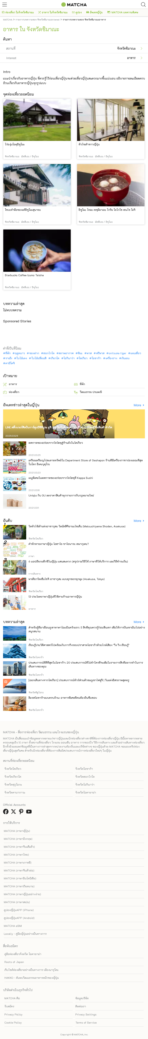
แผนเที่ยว (135, 353)
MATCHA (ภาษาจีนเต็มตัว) (19, 846)
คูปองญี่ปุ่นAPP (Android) (19, 918)
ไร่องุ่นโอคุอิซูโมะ (15, 144)
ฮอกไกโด (49, 353)
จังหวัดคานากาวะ (14, 792)
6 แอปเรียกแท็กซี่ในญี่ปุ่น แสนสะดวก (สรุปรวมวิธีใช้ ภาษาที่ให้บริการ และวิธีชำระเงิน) (78, 561)
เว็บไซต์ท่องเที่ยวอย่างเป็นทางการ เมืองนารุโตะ (31, 970)
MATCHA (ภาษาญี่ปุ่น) (17, 831)
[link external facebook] (6, 813)
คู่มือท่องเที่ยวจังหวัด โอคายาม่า (22, 954)
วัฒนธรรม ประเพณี (91, 392)
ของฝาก (34, 353)
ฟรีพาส (100, 353)
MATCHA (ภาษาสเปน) (17, 902)
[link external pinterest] (21, 813)
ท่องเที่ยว (14, 392)
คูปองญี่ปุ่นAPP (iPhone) (19, 910)
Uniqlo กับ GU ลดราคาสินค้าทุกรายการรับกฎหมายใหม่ (61, 495)
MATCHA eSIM (13, 926)
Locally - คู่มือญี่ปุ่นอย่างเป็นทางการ (25, 934)
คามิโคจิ (10, 363)
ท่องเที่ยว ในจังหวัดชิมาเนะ (19, 12)
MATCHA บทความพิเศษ (125, 12)
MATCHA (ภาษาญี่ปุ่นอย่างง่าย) (22, 894)
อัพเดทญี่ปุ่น (96, 12)
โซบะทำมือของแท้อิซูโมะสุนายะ (23, 210)
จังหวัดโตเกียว (12, 769)
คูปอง (79, 12)
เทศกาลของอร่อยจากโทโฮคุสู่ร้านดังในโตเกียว (56, 443)
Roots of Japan (14, 962)
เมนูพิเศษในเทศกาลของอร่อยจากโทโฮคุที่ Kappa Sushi (61, 478)
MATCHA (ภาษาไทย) (16, 854)
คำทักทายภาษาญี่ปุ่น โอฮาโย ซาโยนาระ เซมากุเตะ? (59, 544)
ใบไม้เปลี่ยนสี (38, 358)
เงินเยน (125, 358)
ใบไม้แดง (21, 358)
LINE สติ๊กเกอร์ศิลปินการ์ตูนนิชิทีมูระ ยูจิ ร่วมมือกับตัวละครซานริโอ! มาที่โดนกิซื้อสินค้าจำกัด (58, 427)
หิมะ (80, 353)
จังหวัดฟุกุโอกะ (13, 784)
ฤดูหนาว (20, 353)
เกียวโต (55, 358)
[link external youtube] (29, 813)
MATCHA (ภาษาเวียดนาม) (19, 886)
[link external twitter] (14, 813)
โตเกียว (83, 358)
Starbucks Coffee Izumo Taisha (24, 275)
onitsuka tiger (117, 353)
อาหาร (13, 384)
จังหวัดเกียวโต (12, 776)
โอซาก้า (96, 358)
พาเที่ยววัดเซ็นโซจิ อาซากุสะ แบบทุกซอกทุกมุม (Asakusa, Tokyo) (67, 579)
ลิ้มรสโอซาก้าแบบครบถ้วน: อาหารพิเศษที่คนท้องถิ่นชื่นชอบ (63, 697)
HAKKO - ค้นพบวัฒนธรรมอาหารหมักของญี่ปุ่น (31, 978)
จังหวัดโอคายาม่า (85, 792)
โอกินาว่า (69, 358)
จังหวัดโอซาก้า (84, 769)
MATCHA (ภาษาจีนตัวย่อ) (19, 870)
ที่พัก (8, 353)
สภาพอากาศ (66, 353)
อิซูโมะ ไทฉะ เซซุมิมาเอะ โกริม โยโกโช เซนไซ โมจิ (107, 210)
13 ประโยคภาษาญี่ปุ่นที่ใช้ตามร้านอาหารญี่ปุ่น (55, 596)
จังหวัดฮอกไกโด (85, 776)
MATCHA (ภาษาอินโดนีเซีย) (20, 878)
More (138, 405)
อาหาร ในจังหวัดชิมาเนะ (54, 12)
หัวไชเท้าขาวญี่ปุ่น (89, 144)
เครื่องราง (111, 358)
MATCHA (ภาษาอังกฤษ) (18, 839)
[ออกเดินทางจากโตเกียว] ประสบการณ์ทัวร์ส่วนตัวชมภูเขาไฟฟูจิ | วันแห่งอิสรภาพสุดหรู (79, 680)
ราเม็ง (8, 358)
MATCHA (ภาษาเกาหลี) (17, 862)
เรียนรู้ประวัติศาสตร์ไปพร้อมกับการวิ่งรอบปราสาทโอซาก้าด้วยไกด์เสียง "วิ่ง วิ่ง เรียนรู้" (79, 645)
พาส (89, 353)
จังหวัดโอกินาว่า (84, 784)
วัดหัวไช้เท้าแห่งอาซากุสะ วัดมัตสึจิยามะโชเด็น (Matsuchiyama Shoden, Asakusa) (77, 526)
